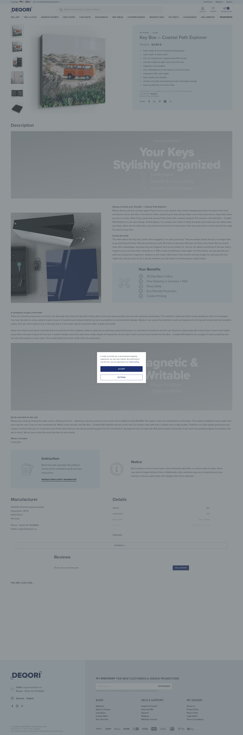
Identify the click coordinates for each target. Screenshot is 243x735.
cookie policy (134, 362)
